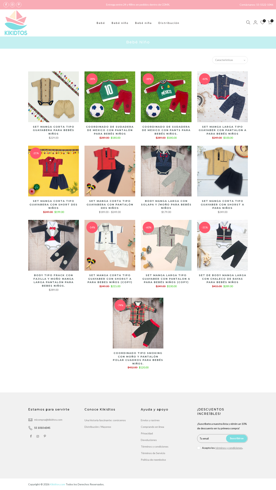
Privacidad (147, 433)
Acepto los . (222, 447)
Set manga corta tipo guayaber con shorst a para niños (222, 204)
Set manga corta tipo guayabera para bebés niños (53, 130)
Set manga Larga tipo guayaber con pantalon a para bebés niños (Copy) (166, 279)
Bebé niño (120, 22)
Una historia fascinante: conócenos (105, 420)
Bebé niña (143, 22)
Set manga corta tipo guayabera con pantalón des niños (110, 204)
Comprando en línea (152, 426)
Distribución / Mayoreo (97, 426)
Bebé (101, 22)
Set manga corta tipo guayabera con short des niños (53, 204)
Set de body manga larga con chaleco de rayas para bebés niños (222, 279)
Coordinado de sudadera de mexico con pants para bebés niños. (166, 130)
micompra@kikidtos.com (48, 419)
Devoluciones (149, 440)
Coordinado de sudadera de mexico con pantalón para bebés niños (110, 130)
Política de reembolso (153, 459)
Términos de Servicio (153, 453)
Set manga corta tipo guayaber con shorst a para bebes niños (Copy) (109, 279)
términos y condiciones (228, 447)
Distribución (168, 22)
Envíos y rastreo (150, 420)
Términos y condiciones (154, 446)
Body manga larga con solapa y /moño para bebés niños (166, 204)
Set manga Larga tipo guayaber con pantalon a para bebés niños (223, 130)
